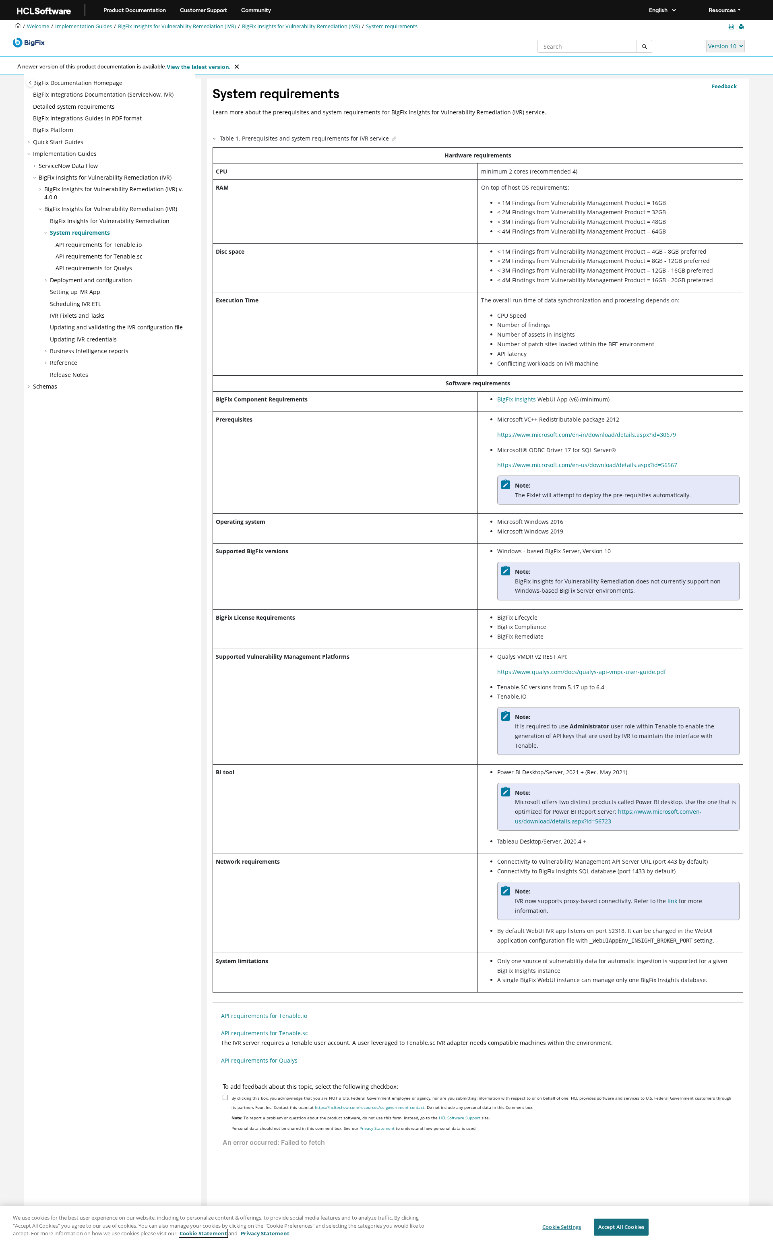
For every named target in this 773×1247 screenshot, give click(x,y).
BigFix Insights (516, 399)
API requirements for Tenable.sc (99, 256)
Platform (53, 130)
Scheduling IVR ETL (75, 304)
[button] (30, 95)
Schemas (45, 386)
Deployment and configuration (91, 280)
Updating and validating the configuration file (116, 327)
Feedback (724, 86)
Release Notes (69, 374)
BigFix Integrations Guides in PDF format (87, 118)
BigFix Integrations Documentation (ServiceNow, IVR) (103, 94)
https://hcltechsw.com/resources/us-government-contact (369, 1107)
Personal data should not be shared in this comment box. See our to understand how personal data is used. (354, 1128)
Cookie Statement (203, 1233)
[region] (386, 1226)
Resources (722, 10)
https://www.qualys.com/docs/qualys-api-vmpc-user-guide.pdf (581, 672)
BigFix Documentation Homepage (77, 83)
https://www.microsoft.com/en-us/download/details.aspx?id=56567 (587, 465)
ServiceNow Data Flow (68, 166)
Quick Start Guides (58, 142)
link (672, 901)
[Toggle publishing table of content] (30, 83)
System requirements (392, 26)
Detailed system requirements (74, 106)
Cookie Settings (561, 1226)
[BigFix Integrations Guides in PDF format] (732, 27)
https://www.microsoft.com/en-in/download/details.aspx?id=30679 (586, 434)
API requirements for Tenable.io (99, 244)
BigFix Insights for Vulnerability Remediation (109, 221)
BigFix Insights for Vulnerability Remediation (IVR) (177, 26)
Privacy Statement (377, 1128)
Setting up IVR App (75, 292)
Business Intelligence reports (89, 351)
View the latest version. (199, 67)
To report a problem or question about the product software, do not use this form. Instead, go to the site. (360, 1118)
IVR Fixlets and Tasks (77, 315)
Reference (63, 362)
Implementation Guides (83, 26)
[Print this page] (742, 27)
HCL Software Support (459, 1118)
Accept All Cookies (621, 1226)
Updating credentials (83, 339)
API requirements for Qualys (94, 268)
